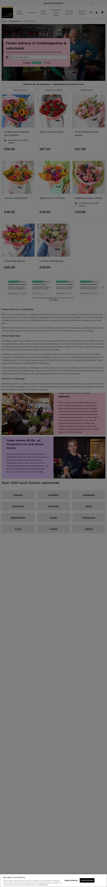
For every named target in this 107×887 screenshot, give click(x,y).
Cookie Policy (43, 885)
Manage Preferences (71, 880)
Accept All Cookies (87, 880)
